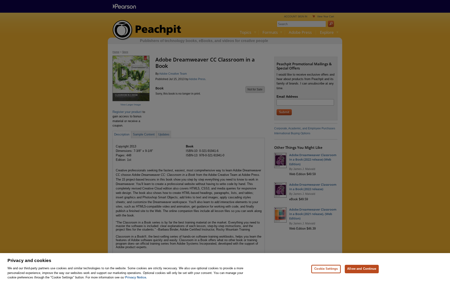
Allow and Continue (361, 268)
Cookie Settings (326, 268)
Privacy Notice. (136, 277)
